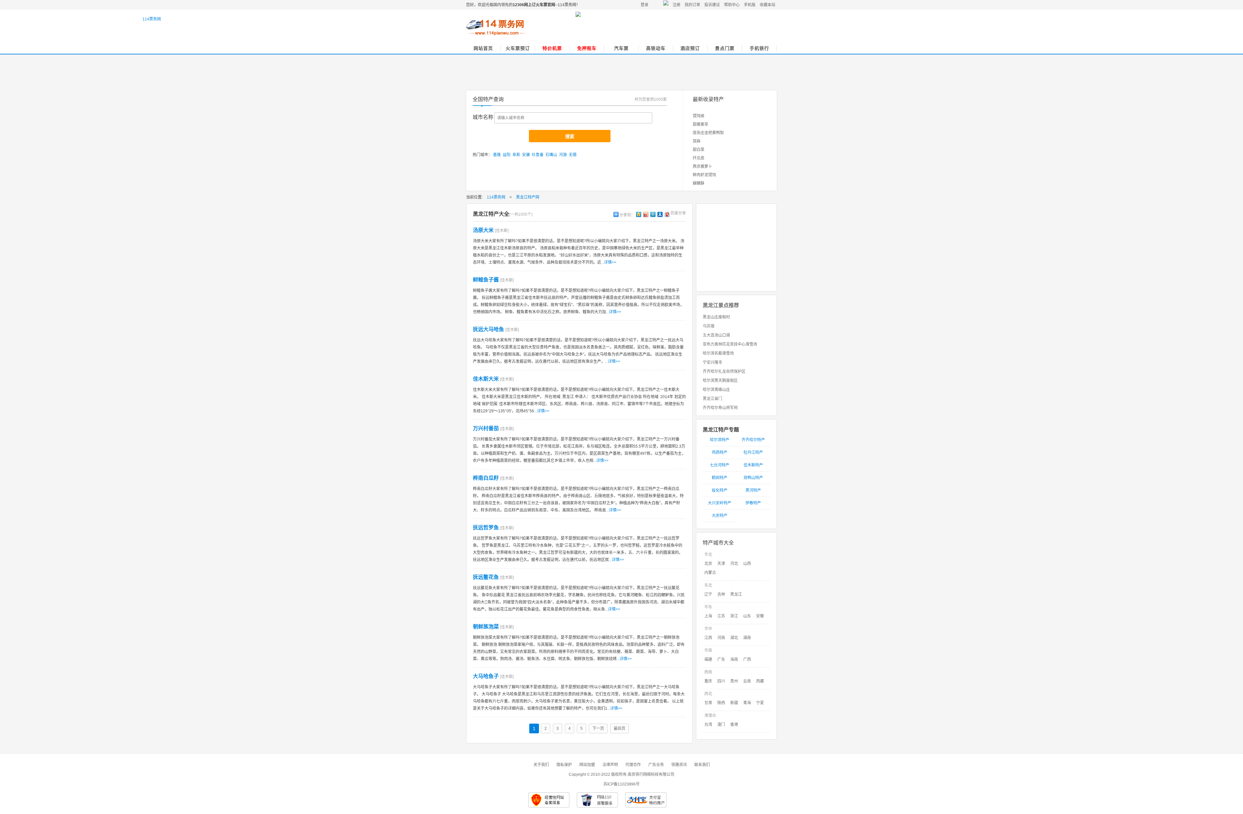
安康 (526, 155)
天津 (721, 563)
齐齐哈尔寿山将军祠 (720, 408)
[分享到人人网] (659, 214)
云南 (747, 681)
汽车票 (621, 48)
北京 (708, 563)
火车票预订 (518, 48)
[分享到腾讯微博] (652, 214)
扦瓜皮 (698, 158)
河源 (563, 155)
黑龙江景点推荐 (721, 305)
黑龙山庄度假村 (716, 317)
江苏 (721, 616)
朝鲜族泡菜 (486, 626)
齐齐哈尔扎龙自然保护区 (724, 371)
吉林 (721, 594)
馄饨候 (698, 116)
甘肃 (708, 703)
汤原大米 (483, 230)
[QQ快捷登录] (666, 5)
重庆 (708, 681)
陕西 (721, 703)
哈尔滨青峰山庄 (716, 389)
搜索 (569, 136)
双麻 (696, 141)
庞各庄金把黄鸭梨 (708, 133)
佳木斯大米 (486, 379)
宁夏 (760, 703)
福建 (708, 659)
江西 (708, 638)
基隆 (497, 155)
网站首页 (483, 48)
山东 (747, 616)
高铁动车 (656, 48)
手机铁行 (759, 48)
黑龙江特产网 (527, 197)
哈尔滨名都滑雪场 (718, 353)
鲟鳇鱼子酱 (486, 279)
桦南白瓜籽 (486, 478)
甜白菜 (698, 149)
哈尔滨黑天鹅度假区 (720, 380)
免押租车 (587, 48)
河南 (721, 638)
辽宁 (708, 594)
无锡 (573, 155)
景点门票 (724, 48)
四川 (721, 681)
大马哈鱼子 (486, 676)
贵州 (734, 681)
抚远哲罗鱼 (486, 527)
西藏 (760, 681)
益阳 (506, 155)
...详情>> (608, 262)
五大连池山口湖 (716, 335)
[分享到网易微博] (666, 214)
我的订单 (692, 5)
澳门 (721, 724)
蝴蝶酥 (698, 183)
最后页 (619, 728)
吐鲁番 (537, 155)
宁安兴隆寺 (712, 362)
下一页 (598, 728)
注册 (676, 5)
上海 (708, 616)
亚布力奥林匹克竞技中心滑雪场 (730, 344)
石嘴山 (551, 155)
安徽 (760, 616)
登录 (644, 5)
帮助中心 (732, 5)
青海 (747, 703)
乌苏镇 (708, 326)
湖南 (747, 638)
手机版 (750, 5)
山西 (747, 563)
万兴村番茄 (486, 428)
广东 (721, 659)
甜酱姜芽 (700, 124)
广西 (747, 659)
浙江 (734, 616)
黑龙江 (736, 594)
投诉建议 (712, 5)
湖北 (734, 638)
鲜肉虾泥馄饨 (704, 175)
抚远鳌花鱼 (486, 577)
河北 (734, 563)
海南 (734, 659)
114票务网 (497, 27)
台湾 (708, 724)
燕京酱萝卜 (702, 166)
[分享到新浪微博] (645, 214)
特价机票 (552, 48)
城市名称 (483, 117)
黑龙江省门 (712, 398)
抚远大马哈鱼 (488, 329)
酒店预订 (690, 48)
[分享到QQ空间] (638, 214)
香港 (734, 724)
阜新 (516, 155)
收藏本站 (767, 5)
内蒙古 (710, 572)
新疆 (734, 703)
